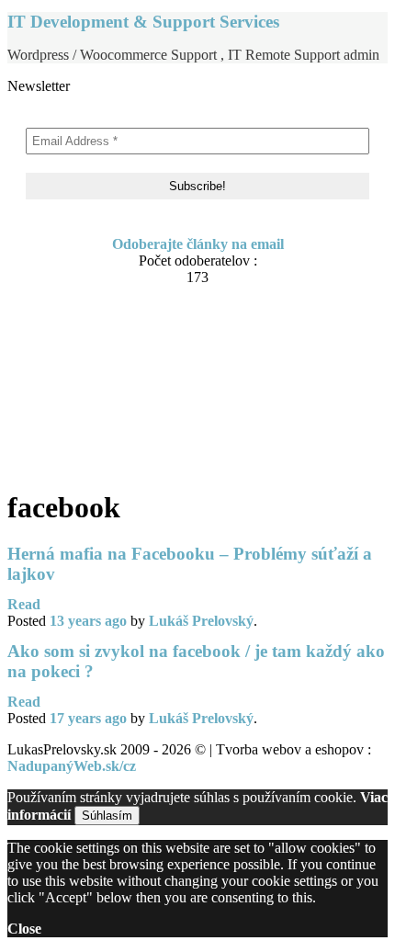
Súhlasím (107, 815)
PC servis (73, 412)
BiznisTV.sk (81, 429)
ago (88, 621)
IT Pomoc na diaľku (108, 377)
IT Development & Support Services (143, 21)
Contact (69, 360)
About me (75, 342)
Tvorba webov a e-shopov (124, 394)
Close (24, 928)
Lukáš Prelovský (201, 621)
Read (23, 604)
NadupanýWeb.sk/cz (71, 766)
